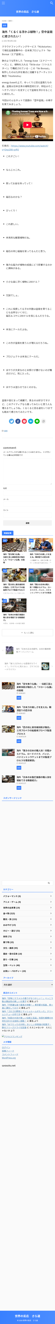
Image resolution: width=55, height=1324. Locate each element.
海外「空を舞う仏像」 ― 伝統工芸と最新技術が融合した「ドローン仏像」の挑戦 (14, 558)
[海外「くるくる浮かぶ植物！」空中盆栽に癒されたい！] (30, 421)
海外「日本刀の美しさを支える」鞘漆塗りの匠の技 (40, 555)
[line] (37, 421)
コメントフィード (10, 1054)
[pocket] (24, 421)
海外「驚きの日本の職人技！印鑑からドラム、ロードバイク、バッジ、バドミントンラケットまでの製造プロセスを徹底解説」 (40, 590)
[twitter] (11, 421)
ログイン (6, 1047)
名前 (5, 488)
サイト (6, 510)
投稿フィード (8, 1050)
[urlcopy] (43, 421)
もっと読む (29, 632)
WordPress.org (9, 1057)
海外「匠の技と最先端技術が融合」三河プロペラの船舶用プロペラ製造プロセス (14, 587)
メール (6, 499)
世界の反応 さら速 (27, 11)
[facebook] (17, 421)
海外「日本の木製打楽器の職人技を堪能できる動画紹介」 (14, 617)
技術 (6, 431)
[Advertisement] (21, 840)
